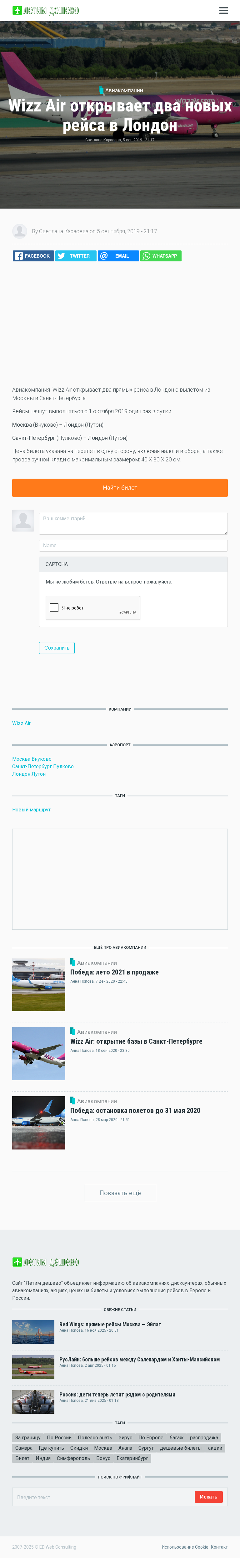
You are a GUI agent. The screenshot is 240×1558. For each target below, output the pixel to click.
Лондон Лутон (29, 774)
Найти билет (120, 487)
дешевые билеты (181, 1448)
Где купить (51, 1448)
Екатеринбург (132, 1458)
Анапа (125, 1448)
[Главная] (46, 10)
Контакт (219, 1547)
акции (215, 1448)
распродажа (204, 1438)
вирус (125, 1438)
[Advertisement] (120, 327)
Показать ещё (120, 1193)
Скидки (79, 1448)
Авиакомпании (124, 90)
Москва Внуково (32, 759)
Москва (103, 1448)
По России (59, 1438)
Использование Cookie (185, 1547)
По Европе (150, 1438)
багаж (177, 1438)
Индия (43, 1458)
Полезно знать (95, 1438)
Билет (22, 1458)
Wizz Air (21, 723)
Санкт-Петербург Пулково (43, 766)
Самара (23, 1448)
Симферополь (73, 1458)
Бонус (103, 1458)
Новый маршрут (31, 810)
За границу (28, 1438)
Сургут (146, 1448)
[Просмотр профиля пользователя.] (19, 231)
